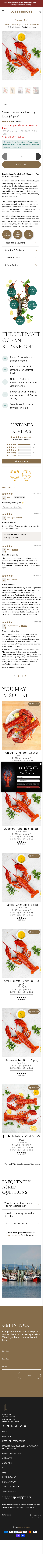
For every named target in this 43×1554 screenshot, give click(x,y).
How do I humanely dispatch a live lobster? (19, 1214)
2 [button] (18, 676)
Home (6, 24)
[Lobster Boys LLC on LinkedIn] (13, 1426)
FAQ (4, 1472)
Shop (4, 1431)
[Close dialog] (41, 764)
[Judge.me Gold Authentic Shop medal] (14, 474)
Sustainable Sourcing (14, 242)
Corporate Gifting (11, 1453)
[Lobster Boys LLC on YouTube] (26, 1426)
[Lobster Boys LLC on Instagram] (8, 1426)
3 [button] (22, 676)
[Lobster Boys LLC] (21, 12)
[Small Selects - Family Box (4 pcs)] (21, 55)
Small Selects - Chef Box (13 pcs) (21, 982)
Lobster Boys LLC (24, 1527)
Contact (6, 1436)
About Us (7, 1463)
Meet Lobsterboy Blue (13, 1441)
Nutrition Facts (12, 257)
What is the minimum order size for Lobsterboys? (18, 1204)
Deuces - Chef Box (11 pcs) (21, 1060)
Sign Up (29, 1375)
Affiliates (7, 1458)
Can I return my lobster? (16, 1223)
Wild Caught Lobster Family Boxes (25, 24)
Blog (4, 1467)
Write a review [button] (21, 461)
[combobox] (19, 780)
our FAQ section (14, 1235)
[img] (7, 494)
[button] (7, 121)
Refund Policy (11, 265)
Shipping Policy (10, 1491)
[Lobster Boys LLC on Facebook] (4, 1426)
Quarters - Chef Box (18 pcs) (21, 828)
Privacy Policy (9, 1482)
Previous (18, 20)
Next (26, 20)
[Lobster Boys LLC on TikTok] (17, 1426)
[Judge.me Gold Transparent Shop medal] (26, 474)
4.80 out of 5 (27, 437)
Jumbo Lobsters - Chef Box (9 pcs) (21, 1138)
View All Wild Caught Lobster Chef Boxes (22, 1164)
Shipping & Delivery (14, 250)
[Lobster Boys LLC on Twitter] (22, 1426)
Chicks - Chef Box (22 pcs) (21, 752)
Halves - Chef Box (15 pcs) (21, 904)
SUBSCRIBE (35, 1515)
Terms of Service (10, 1486)
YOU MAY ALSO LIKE (15, 692)
